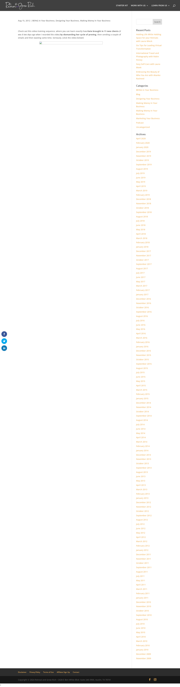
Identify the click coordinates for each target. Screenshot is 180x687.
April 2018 (141, 234)
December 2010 (143, 602)
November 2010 (143, 606)
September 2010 (144, 615)
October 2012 (142, 511)
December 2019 (143, 151)
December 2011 (143, 554)
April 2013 (141, 485)
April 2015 (141, 385)
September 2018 (144, 212)
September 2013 (144, 467)
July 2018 (140, 220)
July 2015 (140, 372)
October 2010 (142, 610)
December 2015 (143, 350)
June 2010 (140, 628)
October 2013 (142, 463)
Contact (76, 672)
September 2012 (144, 515)
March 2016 (141, 337)
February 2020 (143, 143)
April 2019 (141, 186)
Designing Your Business (67, 20)
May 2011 (140, 580)
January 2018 (142, 246)
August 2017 (142, 268)
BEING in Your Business (43, 20)
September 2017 (144, 264)
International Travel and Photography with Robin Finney (147, 56)
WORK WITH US (138, 6)
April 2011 (141, 584)
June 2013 (140, 476)
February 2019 (143, 195)
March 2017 (141, 285)
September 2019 (144, 164)
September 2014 (144, 415)
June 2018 (140, 225)
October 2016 (142, 307)
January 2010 (142, 649)
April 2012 (141, 537)
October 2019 (142, 160)
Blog (138, 94)
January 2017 (142, 294)
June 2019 (140, 177)
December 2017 (143, 251)
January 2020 (142, 147)
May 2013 (140, 480)
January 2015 (142, 398)
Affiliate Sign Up (63, 672)
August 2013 (142, 472)
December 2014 (143, 402)
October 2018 (142, 207)
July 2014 (140, 424)
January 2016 (142, 346)
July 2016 (140, 320)
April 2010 (141, 636)
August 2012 (142, 519)
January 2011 (142, 597)
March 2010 (141, 641)
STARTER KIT (122, 6)
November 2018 (143, 203)
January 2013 (142, 498)
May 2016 (140, 329)
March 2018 (141, 238)
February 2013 (143, 493)
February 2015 (143, 394)
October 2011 (142, 563)
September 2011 (144, 567)
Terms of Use (48, 672)
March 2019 (141, 190)
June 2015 (140, 376)
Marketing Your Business (148, 118)
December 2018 (143, 199)
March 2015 (141, 390)
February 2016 (143, 342)
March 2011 (141, 589)
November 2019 (143, 156)
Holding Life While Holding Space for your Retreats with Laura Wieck (148, 37)
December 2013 (143, 454)
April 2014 (141, 437)
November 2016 (143, 303)
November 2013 (143, 459)
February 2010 (143, 645)
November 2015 (143, 355)
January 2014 (142, 450)
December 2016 (143, 299)
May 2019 (140, 181)
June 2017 (140, 277)
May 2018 (140, 229)
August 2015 (142, 368)
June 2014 (140, 428)
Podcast (140, 122)
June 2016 (140, 325)
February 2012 (143, 545)
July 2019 (140, 173)
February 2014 (143, 446)
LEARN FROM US (159, 6)
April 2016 (141, 333)
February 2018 (143, 242)
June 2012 (140, 528)
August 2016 (142, 316)
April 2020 (141, 138)
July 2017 (140, 272)
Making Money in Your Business (95, 20)
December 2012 (143, 502)
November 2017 (143, 255)
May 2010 (140, 632)
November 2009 (143, 658)
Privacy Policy (35, 672)
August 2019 (142, 169)
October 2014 (142, 411)
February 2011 (143, 593)
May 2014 (140, 433)
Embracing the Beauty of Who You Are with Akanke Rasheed (148, 75)
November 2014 (143, 407)
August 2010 (142, 619)
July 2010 (140, 623)
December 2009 (143, 654)
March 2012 (141, 541)
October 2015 (142, 359)
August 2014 (142, 420)
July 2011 (140, 576)
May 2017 (140, 281)
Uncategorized (143, 127)
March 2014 (141, 441)
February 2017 (143, 290)
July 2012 (140, 524)
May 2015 (140, 381)
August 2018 (142, 216)
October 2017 (142, 260)
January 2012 (142, 550)
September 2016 (144, 311)
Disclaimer (22, 672)
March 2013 (141, 489)
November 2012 (143, 506)
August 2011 (142, 571)
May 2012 (140, 532)
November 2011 (143, 558)
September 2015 (144, 363)
